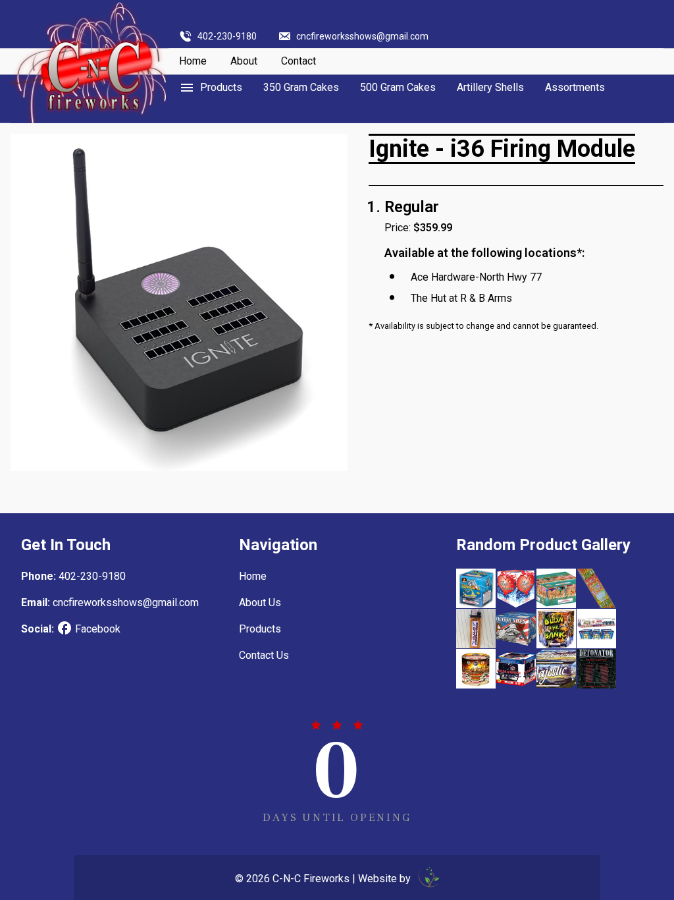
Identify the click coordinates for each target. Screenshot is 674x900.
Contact (298, 61)
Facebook (97, 629)
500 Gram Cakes (398, 87)
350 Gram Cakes (301, 87)
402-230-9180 (227, 36)
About (243, 61)
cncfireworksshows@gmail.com (362, 36)
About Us (260, 602)
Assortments (575, 87)
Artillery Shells (490, 87)
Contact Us (264, 655)
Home (193, 61)
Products (260, 629)
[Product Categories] (210, 87)
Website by (385, 878)
